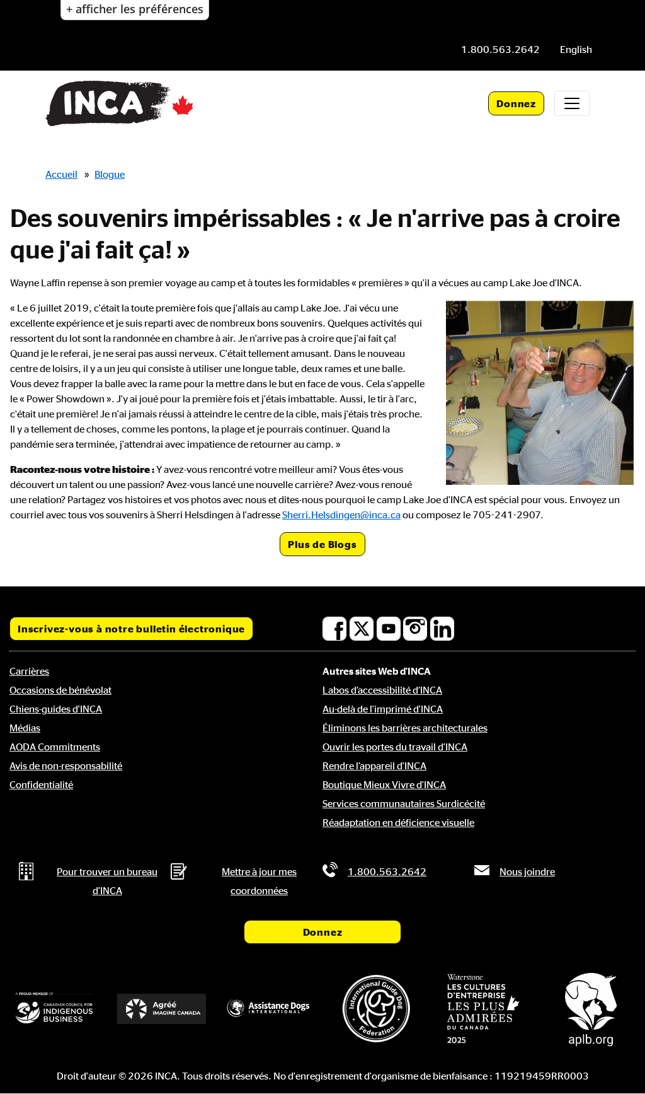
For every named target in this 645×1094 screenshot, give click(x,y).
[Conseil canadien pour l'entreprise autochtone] (54, 1008)
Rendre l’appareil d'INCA (374, 765)
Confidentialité (41, 784)
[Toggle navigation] (572, 103)
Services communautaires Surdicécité (403, 803)
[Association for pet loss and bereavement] (591, 1008)
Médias (24, 727)
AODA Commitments (54, 746)
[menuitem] (576, 49)
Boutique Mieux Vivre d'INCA (384, 784)
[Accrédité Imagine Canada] (161, 1009)
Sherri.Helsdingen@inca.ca (341, 514)
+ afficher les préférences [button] (134, 8)
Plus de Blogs (322, 544)
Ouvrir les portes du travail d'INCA (394, 746)
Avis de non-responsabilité (65, 765)
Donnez (516, 103)
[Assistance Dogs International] (269, 1008)
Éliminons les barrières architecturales (405, 727)
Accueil (61, 174)
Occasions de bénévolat (60, 689)
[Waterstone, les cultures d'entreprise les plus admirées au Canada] (483, 1008)
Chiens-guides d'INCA (55, 708)
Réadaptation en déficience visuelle (398, 822)
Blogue (109, 174)
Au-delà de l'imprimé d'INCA (382, 708)
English (576, 49)
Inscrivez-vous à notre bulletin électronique (131, 628)
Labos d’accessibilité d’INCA (382, 689)
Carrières (29, 671)
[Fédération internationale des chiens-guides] (376, 1008)
